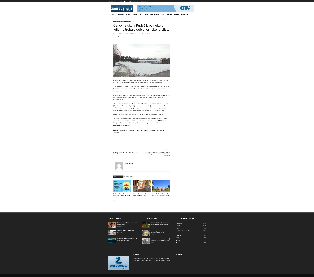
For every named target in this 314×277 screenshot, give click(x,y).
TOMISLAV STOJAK (160, 130)
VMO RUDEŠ (116, 132)
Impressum (125, 1)
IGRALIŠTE (146, 130)
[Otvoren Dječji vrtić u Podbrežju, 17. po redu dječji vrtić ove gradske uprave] (161, 186)
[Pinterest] (122, 39)
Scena (140, 14)
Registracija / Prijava (112, 1)
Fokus (146, 14)
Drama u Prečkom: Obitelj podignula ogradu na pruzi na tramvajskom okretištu (160, 224)
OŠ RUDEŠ (152, 130)
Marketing (120, 1)
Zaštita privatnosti (144, 1)
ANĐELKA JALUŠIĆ (123, 130)
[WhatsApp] (126, 39)
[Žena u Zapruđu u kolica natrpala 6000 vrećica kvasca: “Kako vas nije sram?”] (146, 233)
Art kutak (169, 14)
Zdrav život (184, 14)
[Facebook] (115, 39)
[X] (118, 39)
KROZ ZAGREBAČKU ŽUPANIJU (157, 14)
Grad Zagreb (131, 130)
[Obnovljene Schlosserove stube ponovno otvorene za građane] (142, 186)
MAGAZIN (176, 14)
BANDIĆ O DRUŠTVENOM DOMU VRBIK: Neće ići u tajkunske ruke (125, 153)
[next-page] (117, 200)
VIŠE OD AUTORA (128, 176)
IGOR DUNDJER (139, 130)
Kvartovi (128, 14)
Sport (135, 14)
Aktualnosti (120, 14)
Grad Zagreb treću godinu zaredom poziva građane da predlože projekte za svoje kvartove (121, 195)
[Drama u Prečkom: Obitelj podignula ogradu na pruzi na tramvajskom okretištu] (146, 225)
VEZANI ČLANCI (118, 176)
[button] (205, 1)
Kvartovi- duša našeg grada (126, 19)
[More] (130, 39)
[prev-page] (114, 200)
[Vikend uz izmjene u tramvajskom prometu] (112, 232)
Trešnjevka (128, 21)
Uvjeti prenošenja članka (134, 1)
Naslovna (112, 14)
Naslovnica (115, 19)
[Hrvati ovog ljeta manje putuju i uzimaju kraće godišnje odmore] (112, 240)
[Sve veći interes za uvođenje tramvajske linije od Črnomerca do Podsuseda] (146, 241)
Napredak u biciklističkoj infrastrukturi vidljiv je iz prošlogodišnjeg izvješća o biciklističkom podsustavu (157, 154)
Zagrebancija (120, 36)
